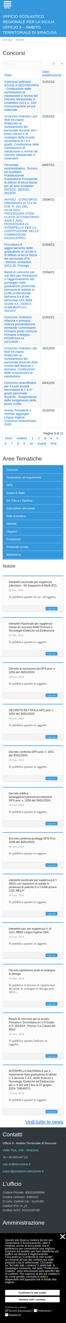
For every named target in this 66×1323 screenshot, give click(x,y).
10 (31, 443)
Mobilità (11, 523)
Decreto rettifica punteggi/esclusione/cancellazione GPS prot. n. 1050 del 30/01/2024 (30, 797)
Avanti (41, 443)
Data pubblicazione (52, 73)
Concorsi (12, 469)
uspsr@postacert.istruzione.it (23, 1171)
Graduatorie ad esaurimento (24, 477)
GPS (9, 485)
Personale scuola (17, 546)
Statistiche (14, 1315)
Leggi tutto (51, 609)
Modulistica (14, 554)
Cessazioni (14, 539)
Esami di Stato (16, 492)
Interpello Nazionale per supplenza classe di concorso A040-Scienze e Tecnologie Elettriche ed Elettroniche (32, 627)
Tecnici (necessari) (20, 1310)
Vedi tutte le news (44, 1122)
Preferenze (44, 1310)
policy (44, 1276)
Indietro (22, 438)
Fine (54, 443)
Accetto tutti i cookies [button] (32, 1299)
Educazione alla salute (21, 508)
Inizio (8, 438)
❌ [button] (62, 1236)
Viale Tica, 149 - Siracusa (21, 1150)
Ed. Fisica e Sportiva (19, 500)
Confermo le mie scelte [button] (32, 1292)
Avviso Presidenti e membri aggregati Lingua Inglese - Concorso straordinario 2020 (20, 417)
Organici (12, 531)
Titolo (8, 75)
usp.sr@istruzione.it (16, 1164)
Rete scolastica (16, 516)
